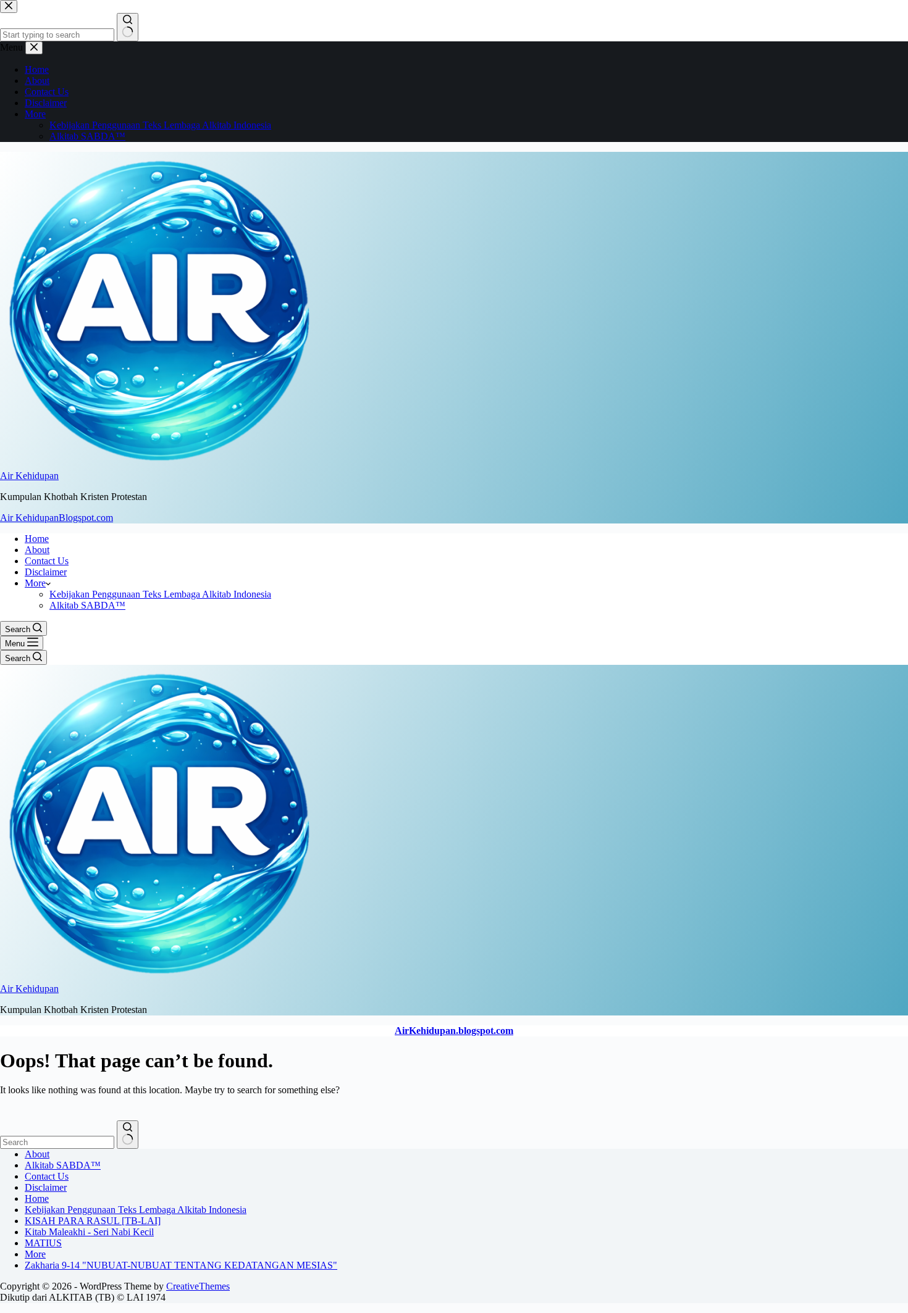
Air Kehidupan (29, 475)
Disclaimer (46, 572)
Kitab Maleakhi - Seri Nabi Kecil (89, 1232)
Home (37, 538)
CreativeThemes (198, 1286)
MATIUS (43, 1243)
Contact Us (47, 561)
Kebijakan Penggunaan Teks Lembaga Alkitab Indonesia (160, 594)
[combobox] (57, 1142)
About (37, 549)
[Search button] (127, 1134)
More (35, 583)
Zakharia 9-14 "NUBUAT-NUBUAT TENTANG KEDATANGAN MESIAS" (181, 1265)
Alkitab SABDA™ (87, 605)
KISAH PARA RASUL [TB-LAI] (93, 1220)
